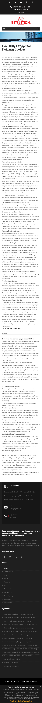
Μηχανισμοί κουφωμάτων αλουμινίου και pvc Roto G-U (21, 652)
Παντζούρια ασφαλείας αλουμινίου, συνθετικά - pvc (20, 624)
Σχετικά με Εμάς (9, 571)
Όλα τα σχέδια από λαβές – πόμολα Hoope (18, 655)
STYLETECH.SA (14, 681)
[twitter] (15, 2)
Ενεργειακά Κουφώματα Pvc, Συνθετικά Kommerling (20, 649)
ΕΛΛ (19, 12)
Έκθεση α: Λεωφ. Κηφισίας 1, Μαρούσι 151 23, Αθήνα (18, 496)
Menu (5, 29)
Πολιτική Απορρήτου (25, 701)
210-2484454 (17, 7)
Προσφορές (8, 589)
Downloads (7, 599)
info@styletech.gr (22, 9)
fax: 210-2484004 (27, 7)
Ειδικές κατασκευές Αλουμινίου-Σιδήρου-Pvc (18, 642)
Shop (5, 575)
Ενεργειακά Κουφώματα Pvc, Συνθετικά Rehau (18, 614)
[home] (21, 25)
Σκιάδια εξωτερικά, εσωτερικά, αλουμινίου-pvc (19, 628)
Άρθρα (6, 578)
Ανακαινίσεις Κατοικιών (11, 666)
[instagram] (32, 2)
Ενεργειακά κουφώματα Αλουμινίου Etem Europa (19, 617)
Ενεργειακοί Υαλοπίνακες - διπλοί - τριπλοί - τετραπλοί (22, 635)
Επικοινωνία (8, 603)
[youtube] (26, 2)
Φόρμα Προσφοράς (10, 596)
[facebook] (9, 2)
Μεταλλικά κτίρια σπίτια (12, 659)
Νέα (5, 585)
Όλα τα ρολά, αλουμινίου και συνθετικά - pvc (18, 621)
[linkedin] (21, 2)
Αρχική (6, 568)
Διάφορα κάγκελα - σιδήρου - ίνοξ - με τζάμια (18, 638)
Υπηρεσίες (7, 582)
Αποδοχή (13, 701)
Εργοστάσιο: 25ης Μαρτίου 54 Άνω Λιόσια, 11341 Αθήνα (19, 492)
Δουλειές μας (8, 592)
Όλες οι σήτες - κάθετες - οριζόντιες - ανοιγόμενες (20, 631)
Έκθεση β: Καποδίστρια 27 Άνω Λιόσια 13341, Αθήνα (18, 500)
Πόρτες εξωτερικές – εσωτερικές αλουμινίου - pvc (20, 645)
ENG (22, 12)
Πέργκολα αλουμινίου (11, 662)
